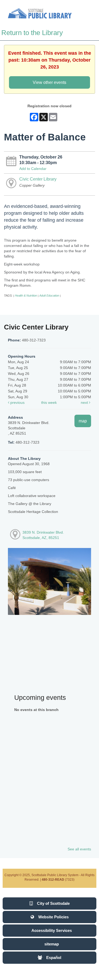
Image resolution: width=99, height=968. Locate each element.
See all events (79, 849)
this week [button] (49, 402)
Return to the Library (32, 32)
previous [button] (17, 402)
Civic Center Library (37, 179)
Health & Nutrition (26, 295)
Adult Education (49, 295)
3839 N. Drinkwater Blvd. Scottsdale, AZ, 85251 (43, 535)
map (83, 420)
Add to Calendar (32, 168)
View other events (49, 82)
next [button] (85, 402)
